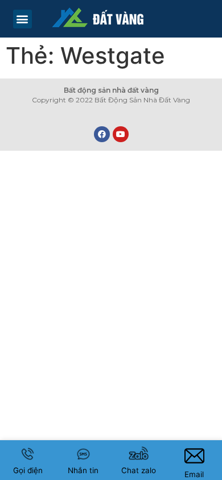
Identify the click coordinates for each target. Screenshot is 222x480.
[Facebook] (102, 134)
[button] (22, 19)
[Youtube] (121, 134)
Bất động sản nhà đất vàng (111, 90)
